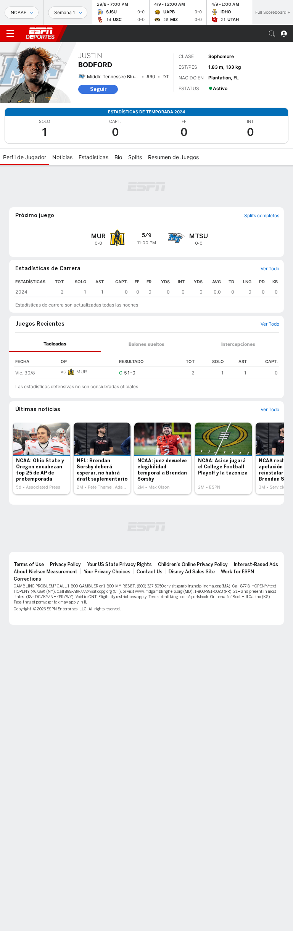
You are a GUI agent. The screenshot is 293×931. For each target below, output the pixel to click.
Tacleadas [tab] (54, 344)
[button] (272, 34)
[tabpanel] (146, 365)
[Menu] (10, 33)
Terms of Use (29, 564)
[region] (163, 287)
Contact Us (150, 571)
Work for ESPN (237, 571)
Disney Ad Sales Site (192, 571)
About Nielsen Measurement (45, 571)
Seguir (98, 89)
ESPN (40, 33)
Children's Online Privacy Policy (193, 564)
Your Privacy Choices (107, 571)
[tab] (55, 344)
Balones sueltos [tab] (146, 344)
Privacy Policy (65, 564)
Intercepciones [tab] (238, 344)
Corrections (27, 579)
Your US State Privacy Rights (119, 564)
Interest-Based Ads (256, 564)
